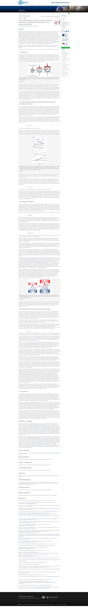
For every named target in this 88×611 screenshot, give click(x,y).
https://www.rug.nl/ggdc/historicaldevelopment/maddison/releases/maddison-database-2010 (33, 553)
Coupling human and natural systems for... (67, 43)
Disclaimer (64, 70)
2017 (44, 86)
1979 (23, 377)
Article (41, 16)
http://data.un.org (38, 579)
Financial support (65, 73)
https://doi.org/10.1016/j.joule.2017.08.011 (50, 511)
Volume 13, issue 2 (24, 13)
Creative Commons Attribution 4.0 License (47, 604)
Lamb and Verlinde (30, 374)
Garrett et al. (27, 95)
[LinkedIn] (68, 31)
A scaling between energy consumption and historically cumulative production (65, 55)
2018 (38, 86)
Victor (51, 89)
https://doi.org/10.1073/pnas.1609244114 (25, 556)
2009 (34, 262)
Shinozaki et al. (49, 376)
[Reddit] (64, 31)
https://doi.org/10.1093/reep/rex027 (52, 576)
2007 (25, 303)
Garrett (20, 95)
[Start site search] (68, 13)
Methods (65, 64)
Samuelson (38, 343)
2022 (51, 459)
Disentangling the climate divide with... (67, 39)
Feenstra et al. (44, 432)
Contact (56, 604)
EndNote (63, 20)
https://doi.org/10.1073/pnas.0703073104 (41, 588)
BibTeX (63, 18)
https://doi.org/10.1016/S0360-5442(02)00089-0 (26, 503)
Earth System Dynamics (60, 2)
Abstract (63, 50)
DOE (35, 425)
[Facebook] (66, 31)
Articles (20, 13)
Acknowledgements (65, 72)
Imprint (60, 604)
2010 (53, 89)
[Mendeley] (62, 31)
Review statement (65, 74)
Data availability (64, 66)
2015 (45, 388)
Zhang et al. (51, 407)
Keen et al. (47, 262)
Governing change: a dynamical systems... (66, 35)
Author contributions (65, 68)
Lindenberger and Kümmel (39, 262)
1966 (41, 343)
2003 (27, 262)
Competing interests (65, 69)
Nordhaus (41, 86)
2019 (50, 262)
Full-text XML (64, 17)
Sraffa (43, 343)
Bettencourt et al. (21, 303)
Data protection (64, 604)
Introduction (64, 51)
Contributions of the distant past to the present (65, 60)
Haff (27, 397)
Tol (36, 86)
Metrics (53, 16)
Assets (45, 16)
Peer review (48, 16)
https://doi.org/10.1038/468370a (44, 585)
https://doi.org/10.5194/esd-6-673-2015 (26, 528)
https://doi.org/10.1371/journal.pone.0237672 (26, 532)
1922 (39, 61)
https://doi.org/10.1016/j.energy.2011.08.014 (26, 548)
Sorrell (23, 177)
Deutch (56, 89)
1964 (53, 376)
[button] (53, 13)
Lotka (37, 61)
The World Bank (42, 430)
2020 (30, 95)
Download (21, 81)
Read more (64, 28)
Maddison (37, 437)
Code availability (64, 65)
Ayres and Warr (30, 262)
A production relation (65, 58)
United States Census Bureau (41, 443)
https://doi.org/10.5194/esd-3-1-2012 (26, 522)
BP (38, 425)
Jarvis (41, 192)
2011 (22, 95)
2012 (24, 95)
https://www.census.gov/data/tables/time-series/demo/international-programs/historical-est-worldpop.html (36, 582)
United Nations (49, 430)
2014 (25, 177)
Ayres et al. (24, 262)
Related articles (57, 16)
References (64, 76)
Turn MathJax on (66, 47)
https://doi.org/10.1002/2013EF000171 (25, 525)
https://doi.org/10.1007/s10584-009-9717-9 (27, 519)
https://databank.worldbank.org (32, 574)
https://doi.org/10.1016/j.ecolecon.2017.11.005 (26, 542)
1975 (45, 343)
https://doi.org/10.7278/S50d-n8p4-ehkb (38, 459)
